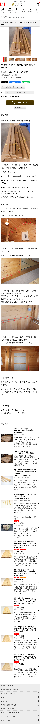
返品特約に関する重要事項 (10, 96)
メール (3, 413)
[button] (2, 4)
